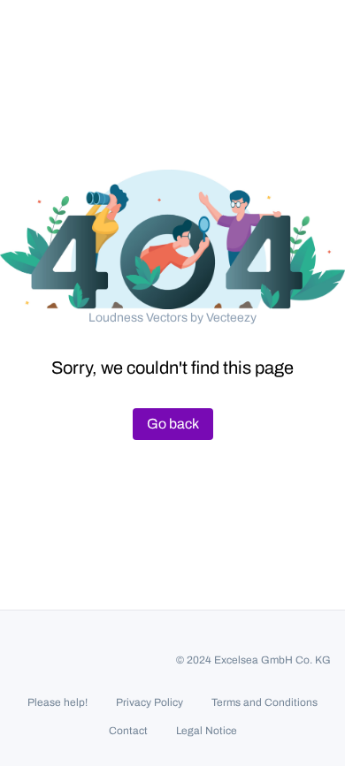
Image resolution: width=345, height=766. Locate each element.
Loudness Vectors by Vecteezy (172, 317)
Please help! (57, 702)
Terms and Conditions (264, 702)
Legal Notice (206, 730)
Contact (128, 730)
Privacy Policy (149, 702)
